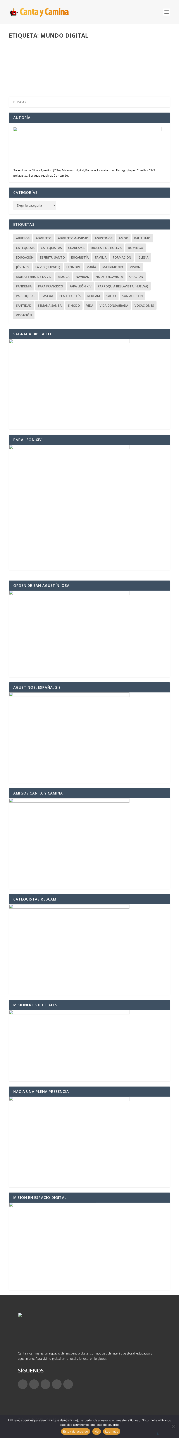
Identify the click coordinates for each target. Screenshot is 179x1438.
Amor (123, 238)
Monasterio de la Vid (34, 277)
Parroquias (25, 296)
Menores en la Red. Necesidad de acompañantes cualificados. (75, 53)
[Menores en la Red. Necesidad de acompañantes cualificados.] (82, 44)
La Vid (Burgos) (47, 267)
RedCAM (93, 296)
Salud (111, 296)
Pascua (47, 296)
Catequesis (25, 248)
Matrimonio (112, 267)
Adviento (44, 238)
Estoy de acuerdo (75, 1431)
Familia (101, 257)
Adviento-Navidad (73, 238)
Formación (122, 257)
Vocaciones (144, 305)
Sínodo (74, 305)
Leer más (23, 77)
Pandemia (24, 286)
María (91, 267)
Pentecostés (70, 296)
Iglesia (143, 257)
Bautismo (142, 238)
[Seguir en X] (34, 1384)
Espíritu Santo (52, 257)
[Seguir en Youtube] (68, 1384)
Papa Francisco (50, 286)
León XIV (73, 267)
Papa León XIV (80, 286)
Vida (89, 305)
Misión (135, 267)
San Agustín (132, 296)
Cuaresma (76, 248)
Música (63, 277)
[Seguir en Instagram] (45, 1384)
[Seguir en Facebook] (23, 1384)
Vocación (24, 315)
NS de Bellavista (109, 277)
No (97, 1431)
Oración (136, 277)
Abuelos (22, 238)
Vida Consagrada (114, 305)
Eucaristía (80, 257)
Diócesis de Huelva (106, 248)
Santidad (23, 305)
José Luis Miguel (28, 60)
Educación (65, 60)
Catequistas (51, 248)
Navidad (82, 277)
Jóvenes (22, 267)
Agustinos (103, 238)
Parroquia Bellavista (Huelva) (123, 286)
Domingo (135, 248)
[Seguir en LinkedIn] (57, 1384)
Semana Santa (50, 305)
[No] (173, 1426)
